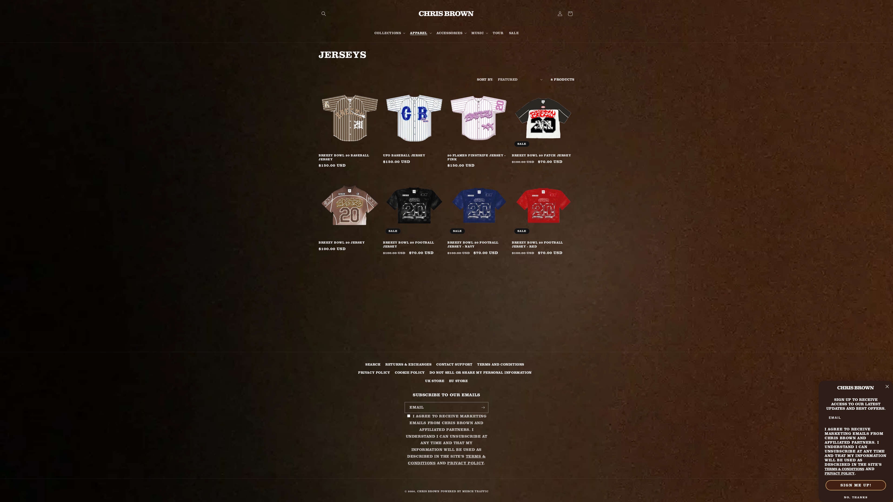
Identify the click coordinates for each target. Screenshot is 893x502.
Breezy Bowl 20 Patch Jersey (541, 155)
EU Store (458, 381)
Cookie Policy (410, 372)
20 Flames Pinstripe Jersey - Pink (476, 157)
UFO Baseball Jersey (404, 155)
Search (373, 364)
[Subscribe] (483, 407)
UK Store (434, 381)
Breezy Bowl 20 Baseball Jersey (344, 157)
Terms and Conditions (500, 364)
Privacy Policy (374, 372)
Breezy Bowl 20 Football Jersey (408, 244)
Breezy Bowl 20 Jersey (342, 242)
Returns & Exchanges (408, 364)
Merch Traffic (475, 491)
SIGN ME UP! (855, 485)
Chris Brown (428, 491)
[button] (324, 14)
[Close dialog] (887, 386)
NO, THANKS (856, 497)
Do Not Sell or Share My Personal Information (480, 372)
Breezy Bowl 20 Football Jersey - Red (537, 244)
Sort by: (485, 79)
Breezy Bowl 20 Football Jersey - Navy (473, 244)
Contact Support (454, 364)
